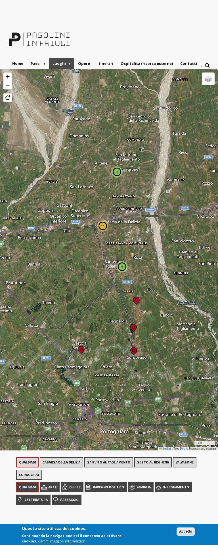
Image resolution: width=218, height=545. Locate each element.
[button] (81, 348)
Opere (84, 63)
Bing (182, 448)
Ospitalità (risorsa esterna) (147, 63)
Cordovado (29, 474)
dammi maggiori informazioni (62, 541)
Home (17, 63)
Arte (52, 487)
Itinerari (105, 63)
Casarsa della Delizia (61, 462)
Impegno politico (108, 487)
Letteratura (36, 499)
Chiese (75, 487)
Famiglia (144, 487)
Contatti (188, 63)
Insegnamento (176, 487)
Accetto (185, 531)
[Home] (39, 36)
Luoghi (57, 65)
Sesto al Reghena (153, 462)
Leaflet (166, 448)
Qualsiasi (27, 462)
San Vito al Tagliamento (108, 462)
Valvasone (185, 462)
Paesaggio (69, 499)
